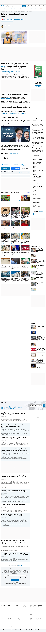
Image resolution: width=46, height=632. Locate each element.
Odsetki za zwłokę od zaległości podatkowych (38, 190)
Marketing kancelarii (11, 408)
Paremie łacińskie (3, 408)
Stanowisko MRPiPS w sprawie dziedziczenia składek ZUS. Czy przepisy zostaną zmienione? (37, 125)
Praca (9, 11)
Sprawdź (38, 86)
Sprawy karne (17, 607)
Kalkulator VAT (25, 620)
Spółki (24, 607)
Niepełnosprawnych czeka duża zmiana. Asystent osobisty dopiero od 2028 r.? (38, 146)
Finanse (2, 619)
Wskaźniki (36, 185)
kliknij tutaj (20, 584)
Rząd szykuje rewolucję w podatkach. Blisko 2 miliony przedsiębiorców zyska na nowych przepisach (37, 148)
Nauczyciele (10, 620)
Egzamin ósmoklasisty (11, 625)
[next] (21, 565)
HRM (9, 612)
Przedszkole (10, 618)
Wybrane (42, 120)
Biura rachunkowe (33, 605)
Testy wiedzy (10, 626)
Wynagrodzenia (10, 607)
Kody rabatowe (40, 620)
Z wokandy (10, 407)
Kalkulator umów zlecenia (37, 162)
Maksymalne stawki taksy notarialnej (37, 196)
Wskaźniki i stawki (33, 617)
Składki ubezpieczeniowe (34, 620)
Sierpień (41, 211)
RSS (30, 629)
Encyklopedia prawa (17, 406)
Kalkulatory (36, 155)
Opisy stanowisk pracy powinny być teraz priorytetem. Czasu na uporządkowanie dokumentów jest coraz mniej (38, 130)
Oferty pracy (39, 625)
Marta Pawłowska (7, 25)
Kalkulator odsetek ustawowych (38, 170)
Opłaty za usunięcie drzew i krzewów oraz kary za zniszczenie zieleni (38, 200)
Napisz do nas (16, 151)
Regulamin (23, 629)
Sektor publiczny (16, 8)
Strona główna (3, 11)
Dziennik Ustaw (18, 618)
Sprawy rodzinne (3, 406)
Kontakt (32, 629)
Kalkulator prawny (35, 173)
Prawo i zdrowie (18, 613)
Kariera (27, 629)
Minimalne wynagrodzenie (34, 619)
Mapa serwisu (40, 629)
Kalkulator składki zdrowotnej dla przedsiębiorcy (38, 157)
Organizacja (2, 618)
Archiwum (39, 619)
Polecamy (33, 323)
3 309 (19, 565)
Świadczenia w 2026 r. (36, 246)
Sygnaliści (14, 407)
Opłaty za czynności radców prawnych (37, 194)
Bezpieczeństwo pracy (16, 11)
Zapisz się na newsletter (25, 152)
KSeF (41, 8)
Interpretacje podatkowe (36, 206)
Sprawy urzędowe (10, 406)
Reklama (35, 629)
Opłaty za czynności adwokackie (38, 191)
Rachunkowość (3, 607)
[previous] (9, 565)
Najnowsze (38, 120)
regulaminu (15, 577)
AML (31, 614)
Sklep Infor (17, 612)
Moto (29, 8)
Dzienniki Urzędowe (18, 620)
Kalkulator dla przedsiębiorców (37, 159)
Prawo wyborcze (20, 407)
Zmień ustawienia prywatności (16, 629)
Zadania (2, 620)
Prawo (21, 8)
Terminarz (36, 211)
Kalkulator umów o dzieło (37, 163)
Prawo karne (35, 180)
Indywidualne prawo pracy (12, 606)
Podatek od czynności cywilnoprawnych (36, 203)
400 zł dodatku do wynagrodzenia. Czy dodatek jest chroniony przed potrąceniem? (37, 133)
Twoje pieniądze (25, 8)
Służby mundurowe (4, 407)
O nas (2, 629)
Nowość (38, 79)
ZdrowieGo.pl (40, 618)
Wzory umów (35, 181)
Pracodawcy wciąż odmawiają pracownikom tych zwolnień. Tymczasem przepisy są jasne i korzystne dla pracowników (37, 128)
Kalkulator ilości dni (36, 167)
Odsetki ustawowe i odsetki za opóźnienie (37, 187)
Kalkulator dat (35, 174)
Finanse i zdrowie (25, 612)
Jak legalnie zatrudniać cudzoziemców (38, 82)
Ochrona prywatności (6, 629)
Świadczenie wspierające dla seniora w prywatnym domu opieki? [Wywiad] (38, 138)
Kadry (9, 8)
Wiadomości (39, 606)
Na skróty (39, 617)
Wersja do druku (6, 151)
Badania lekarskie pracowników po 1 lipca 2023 (11, 71)
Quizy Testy (34, 205)
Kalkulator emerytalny (36, 166)
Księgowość (6, 8)
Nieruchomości (33, 8)
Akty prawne (17, 617)
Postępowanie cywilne (36, 177)
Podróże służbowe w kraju (34, 618)
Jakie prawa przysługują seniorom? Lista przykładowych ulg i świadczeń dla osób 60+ (38, 151)
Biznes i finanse (25, 606)
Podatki (2, 606)
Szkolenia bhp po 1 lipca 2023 (8, 72)
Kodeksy (17, 625)
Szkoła (9, 619)
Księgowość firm (3, 605)
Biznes (12, 8)
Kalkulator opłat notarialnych (37, 171)
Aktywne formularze (38, 176)
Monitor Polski (18, 619)
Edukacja (37, 8)
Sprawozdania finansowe (34, 613)
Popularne (34, 120)
